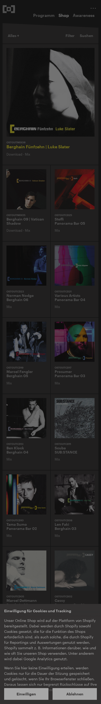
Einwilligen (26, 694)
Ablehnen (74, 694)
